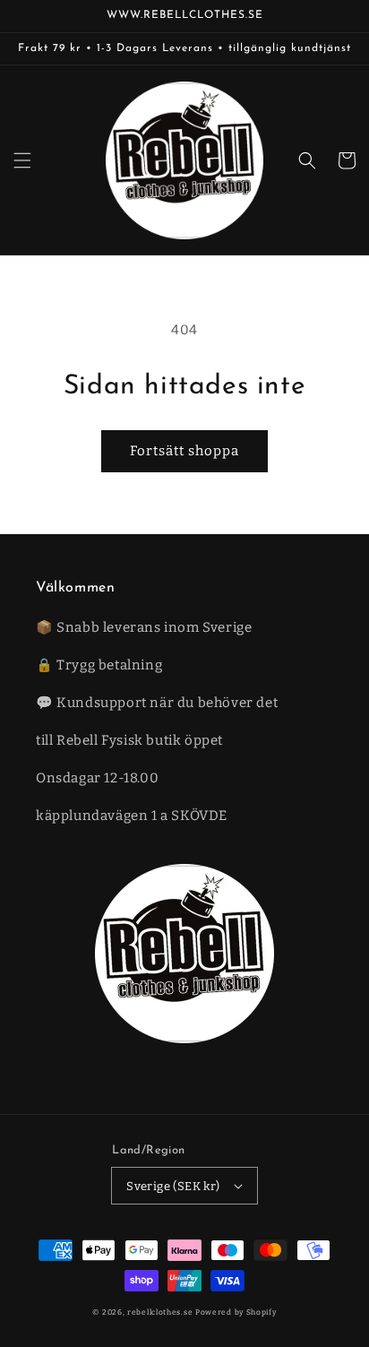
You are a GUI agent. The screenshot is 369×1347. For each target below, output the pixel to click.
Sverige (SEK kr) (172, 1186)
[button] (22, 160)
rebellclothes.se (160, 1312)
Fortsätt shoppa (184, 451)
